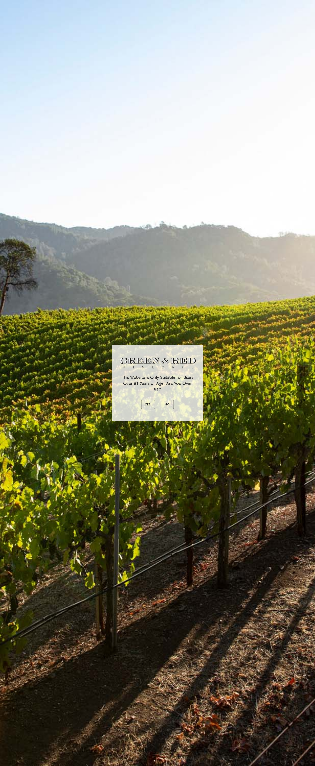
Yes (148, 404)
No (167, 404)
